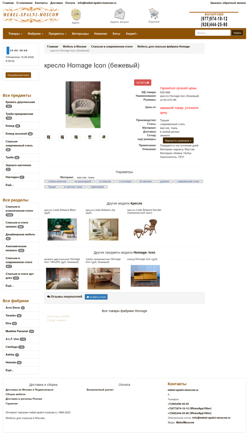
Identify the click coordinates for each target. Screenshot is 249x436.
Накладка (14, 177)
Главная (8, 3)
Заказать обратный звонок (228, 3)
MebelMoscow (185, 422)
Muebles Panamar (19, 331)
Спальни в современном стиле (19, 262)
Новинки (100, 33)
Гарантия (11, 403)
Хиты (116, 33)
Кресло (136, 203)
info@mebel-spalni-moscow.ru (97, 3)
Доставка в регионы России (24, 398)
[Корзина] (166, 16)
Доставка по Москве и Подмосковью (29, 389)
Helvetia (13, 362)
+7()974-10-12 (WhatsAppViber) (189, 408)
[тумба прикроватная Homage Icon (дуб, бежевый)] (104, 278)
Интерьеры (80, 33)
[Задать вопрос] (124, 16)
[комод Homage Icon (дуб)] (145, 275)
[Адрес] (83, 16)
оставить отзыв (97, 296)
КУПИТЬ (142, 82)
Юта (11, 323)
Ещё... (9, 185)
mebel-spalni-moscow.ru (183, 390)
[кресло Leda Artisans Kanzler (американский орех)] (145, 229)
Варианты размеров (177, 140)
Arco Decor (15, 307)
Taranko (13, 315)
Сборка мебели (16, 394)
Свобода (14, 347)
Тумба (12, 157)
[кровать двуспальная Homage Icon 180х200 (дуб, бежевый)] (62, 278)
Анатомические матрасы (16, 248)
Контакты (41, 3)
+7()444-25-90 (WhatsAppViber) (189, 413)
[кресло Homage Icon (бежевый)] (48, 137)
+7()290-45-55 (178, 404)
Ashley (12, 354)
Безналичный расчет (100, 389)
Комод (12, 126)
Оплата (70, 3)
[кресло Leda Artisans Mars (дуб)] (62, 229)
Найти (237, 33)
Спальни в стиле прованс (17, 224)
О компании (24, 3)
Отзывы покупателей (66, 296)
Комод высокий (19, 133)
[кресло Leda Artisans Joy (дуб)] (104, 229)
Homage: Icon (144, 252)
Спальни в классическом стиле (19, 211)
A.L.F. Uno (15, 339)
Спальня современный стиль (19, 145)
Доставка (56, 3)
